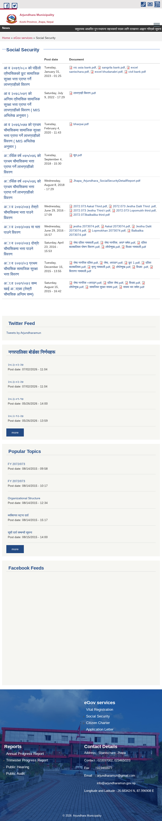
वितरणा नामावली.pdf (80, 271)
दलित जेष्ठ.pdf (115, 282)
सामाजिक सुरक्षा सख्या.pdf (103, 287)
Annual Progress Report (25, 754)
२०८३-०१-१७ (15, 399)
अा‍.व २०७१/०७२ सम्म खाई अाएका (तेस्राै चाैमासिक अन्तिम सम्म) (20, 288)
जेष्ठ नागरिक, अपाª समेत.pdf (119, 242)
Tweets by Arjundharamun (23, 332)
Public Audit (15, 774)
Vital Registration (99, 710)
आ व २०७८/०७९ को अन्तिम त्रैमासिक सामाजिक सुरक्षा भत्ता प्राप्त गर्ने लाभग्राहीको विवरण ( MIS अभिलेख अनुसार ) (22, 104)
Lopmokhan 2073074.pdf (109, 230)
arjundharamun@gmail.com (116, 775)
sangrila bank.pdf (113, 67)
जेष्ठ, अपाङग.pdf (113, 262)
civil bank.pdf (137, 71)
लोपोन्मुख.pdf (112, 246)
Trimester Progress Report (27, 760)
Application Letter (99, 729)
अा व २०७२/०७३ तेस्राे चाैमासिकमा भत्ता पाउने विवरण (21, 212)
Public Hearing (17, 767)
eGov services (23, 38)
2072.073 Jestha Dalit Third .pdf (134, 206)
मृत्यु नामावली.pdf (101, 267)
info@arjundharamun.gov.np (116, 783)
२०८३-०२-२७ (15, 364)
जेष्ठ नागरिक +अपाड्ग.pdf (87, 282)
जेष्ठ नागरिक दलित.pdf (85, 262)
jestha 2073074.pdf (86, 226)
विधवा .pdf (142, 267)
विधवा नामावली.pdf (136, 246)
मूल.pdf (77, 155)
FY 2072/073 (16, 464)
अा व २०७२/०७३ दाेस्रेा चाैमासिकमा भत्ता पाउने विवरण (21, 248)
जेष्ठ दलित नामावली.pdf (86, 242)
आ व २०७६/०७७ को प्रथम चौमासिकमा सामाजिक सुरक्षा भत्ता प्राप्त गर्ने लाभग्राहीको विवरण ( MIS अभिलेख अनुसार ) (22, 136)
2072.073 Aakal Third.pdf (90, 206)
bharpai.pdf (81, 124)
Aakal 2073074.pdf (117, 226)
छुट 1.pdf (134, 262)
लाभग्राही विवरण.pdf (84, 93)
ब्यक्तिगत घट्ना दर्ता (18, 515)
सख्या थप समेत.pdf (133, 287)
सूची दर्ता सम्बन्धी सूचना (20, 532)
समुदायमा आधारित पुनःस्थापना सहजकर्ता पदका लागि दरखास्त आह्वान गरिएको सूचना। (113, 29)
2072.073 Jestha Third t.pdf (91, 210)
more (15, 432)
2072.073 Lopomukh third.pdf (136, 210)
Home (6, 38)
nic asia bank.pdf (84, 67)
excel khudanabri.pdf (109, 71)
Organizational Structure (24, 498)
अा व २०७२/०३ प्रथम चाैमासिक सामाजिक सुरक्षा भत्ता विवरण (21, 268)
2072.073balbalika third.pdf (91, 214)
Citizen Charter (98, 723)
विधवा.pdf (134, 282)
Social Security (98, 716)
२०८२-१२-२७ (15, 416)
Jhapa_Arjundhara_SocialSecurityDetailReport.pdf (106, 180)
